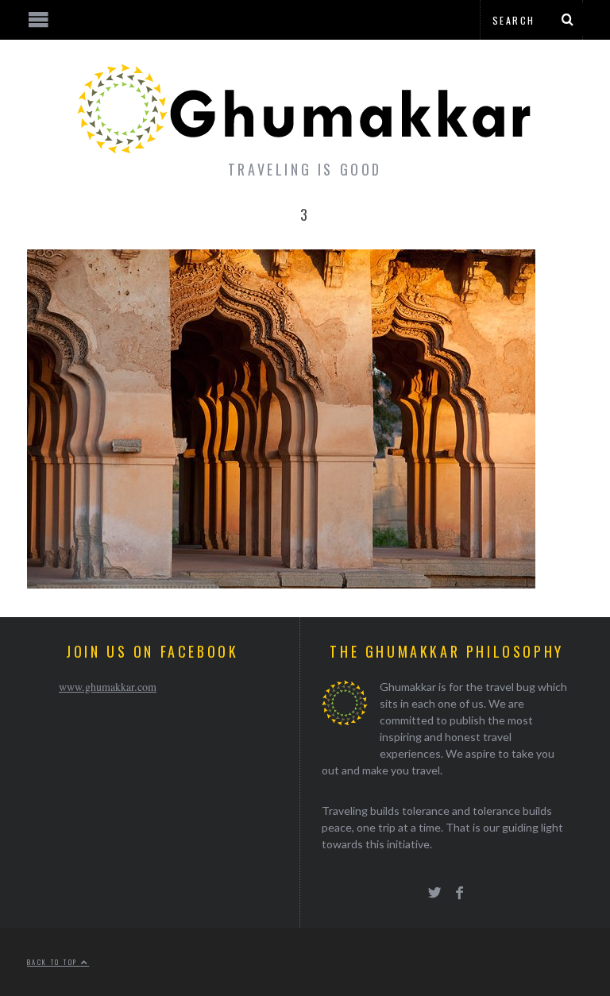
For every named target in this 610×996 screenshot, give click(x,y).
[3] (281, 583)
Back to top (54, 962)
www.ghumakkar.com (107, 686)
